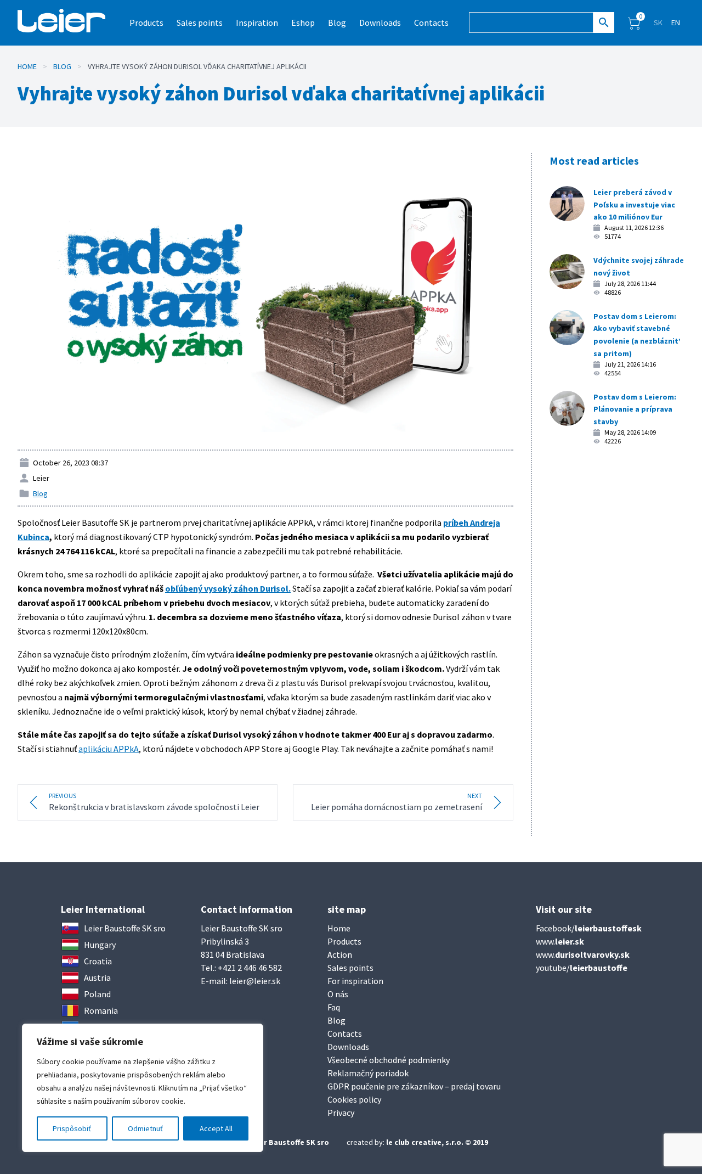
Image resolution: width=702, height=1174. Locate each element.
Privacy (340, 1112)
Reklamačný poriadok (368, 1073)
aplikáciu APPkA (108, 748)
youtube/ (581, 967)
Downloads (380, 22)
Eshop (303, 22)
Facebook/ (589, 928)
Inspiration (257, 22)
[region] (142, 1088)
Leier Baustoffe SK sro (289, 1142)
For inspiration (355, 980)
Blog (337, 22)
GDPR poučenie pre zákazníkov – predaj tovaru (414, 1086)
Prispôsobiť (72, 1128)
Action (339, 954)
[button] (634, 22)
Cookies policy (354, 1099)
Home (27, 66)
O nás (337, 993)
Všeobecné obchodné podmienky (388, 1059)
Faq (333, 1007)
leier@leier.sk (254, 980)
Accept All (216, 1128)
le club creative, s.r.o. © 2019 (437, 1142)
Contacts (431, 22)
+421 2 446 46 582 (250, 967)
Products (344, 941)
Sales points (200, 22)
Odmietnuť (145, 1128)
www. (560, 941)
